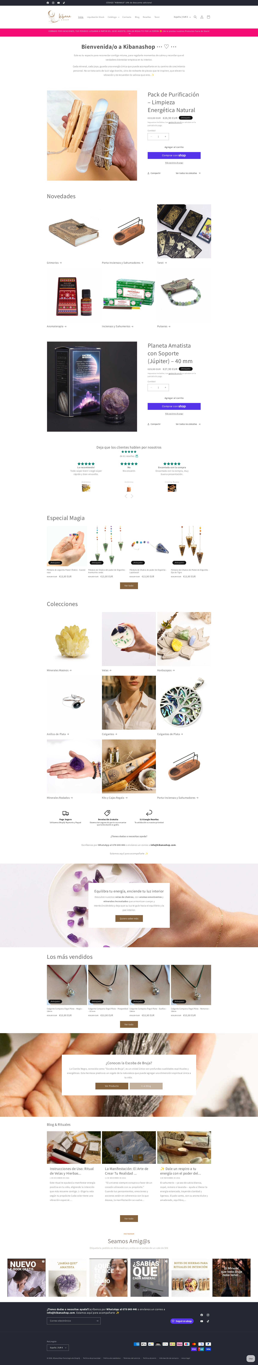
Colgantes (108, 734)
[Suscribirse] (97, 1320)
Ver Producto (112, 1086)
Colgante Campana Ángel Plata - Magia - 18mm (65, 1010)
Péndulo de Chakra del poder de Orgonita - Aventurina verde (107, 571)
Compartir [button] (156, 173)
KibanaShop (58, 1358)
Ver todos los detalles (186, 173)
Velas (105, 670)
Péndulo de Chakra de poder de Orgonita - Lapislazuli (148, 571)
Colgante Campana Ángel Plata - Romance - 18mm (190, 1010)
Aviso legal (186, 1358)
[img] (129, 452)
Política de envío (149, 1358)
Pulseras (162, 326)
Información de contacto (169, 1358)
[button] (113, 17)
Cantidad (151, 130)
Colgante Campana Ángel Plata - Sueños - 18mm (148, 1010)
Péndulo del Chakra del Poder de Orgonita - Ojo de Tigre (190, 571)
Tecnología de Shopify (71, 1358)
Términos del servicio (131, 1358)
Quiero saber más (129, 918)
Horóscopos (164, 670)
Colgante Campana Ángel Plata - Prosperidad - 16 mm (108, 1010)
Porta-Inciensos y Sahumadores (121, 262)
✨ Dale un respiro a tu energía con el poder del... (180, 1171)
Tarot (160, 262)
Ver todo (129, 585)
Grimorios (53, 262)
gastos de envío (175, 122)
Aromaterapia (55, 326)
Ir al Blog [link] (146, 1086)
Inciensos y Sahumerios (116, 326)
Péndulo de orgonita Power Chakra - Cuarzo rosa (66, 571)
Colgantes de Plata (168, 734)
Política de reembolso (112, 1358)
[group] (26, 1278)
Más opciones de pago (174, 162)
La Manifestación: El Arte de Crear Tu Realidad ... (126, 1171)
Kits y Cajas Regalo (113, 797)
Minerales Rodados (58, 797)
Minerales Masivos (57, 670)
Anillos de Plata (56, 734)
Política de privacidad (91, 1358)
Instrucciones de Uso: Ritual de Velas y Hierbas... (72, 1171)
